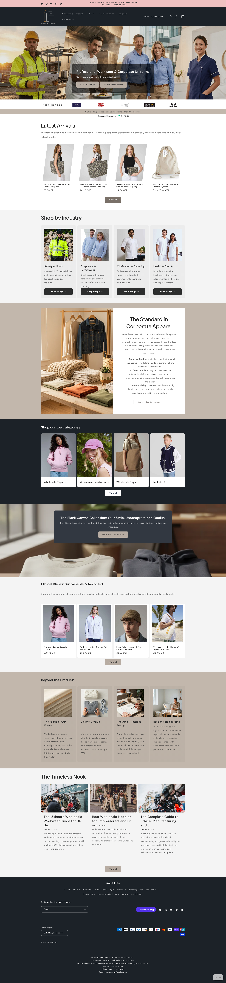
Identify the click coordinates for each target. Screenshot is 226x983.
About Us (77, 889)
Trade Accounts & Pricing (132, 894)
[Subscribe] (85, 909)
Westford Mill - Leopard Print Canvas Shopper (57, 185)
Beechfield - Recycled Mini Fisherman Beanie (128, 648)
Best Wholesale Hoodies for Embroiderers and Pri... (113, 819)
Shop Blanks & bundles (113, 534)
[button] (81, 14)
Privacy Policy (89, 894)
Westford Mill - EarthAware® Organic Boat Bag (166, 648)
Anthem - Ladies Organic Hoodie (55, 648)
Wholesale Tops (53, 482)
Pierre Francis (52, 942)
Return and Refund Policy (108, 894)
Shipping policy (136, 889)
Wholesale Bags (126, 482)
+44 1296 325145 (116, 969)
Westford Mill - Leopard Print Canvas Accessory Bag (129, 185)
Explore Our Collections (149, 402)
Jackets (157, 482)
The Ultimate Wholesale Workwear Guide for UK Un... (63, 821)
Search (67, 889)
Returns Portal (101, 889)
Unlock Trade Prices (113, 84)
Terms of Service (152, 889)
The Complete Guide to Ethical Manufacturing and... (159, 821)
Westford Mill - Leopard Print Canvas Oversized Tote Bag (93, 185)
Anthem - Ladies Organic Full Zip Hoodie (93, 648)
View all (113, 199)
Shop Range (57, 291)
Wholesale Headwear (93, 482)
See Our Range (87, 84)
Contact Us (87, 889)
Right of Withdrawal (118, 889)
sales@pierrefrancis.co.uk (116, 972)
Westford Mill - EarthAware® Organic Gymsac (166, 185)
